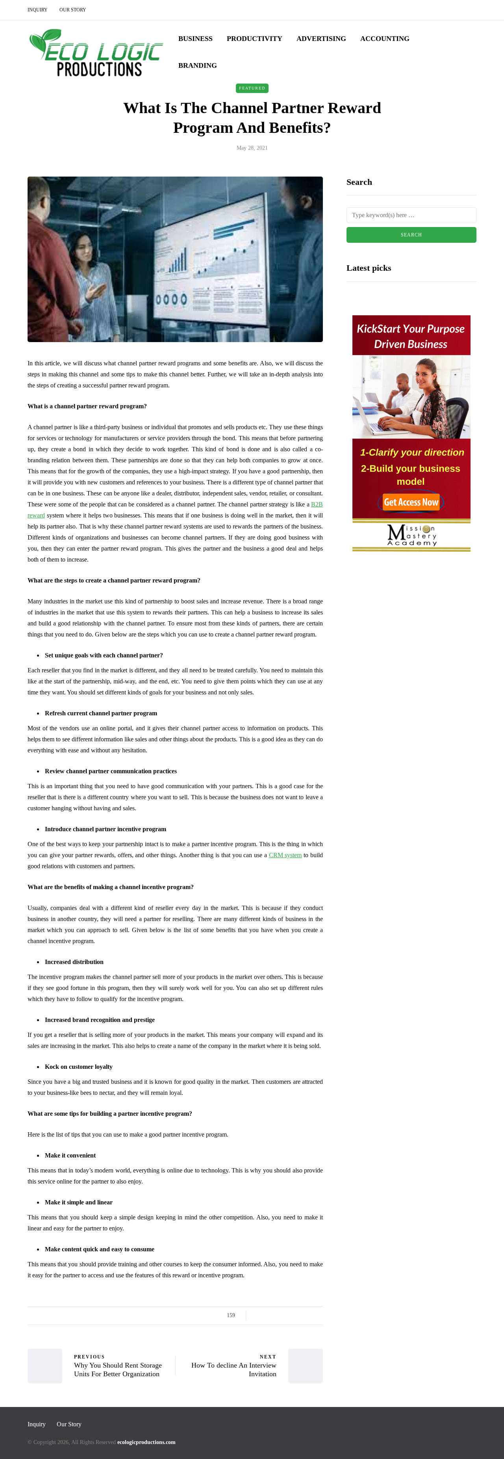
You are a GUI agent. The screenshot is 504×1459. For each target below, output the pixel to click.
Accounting (385, 39)
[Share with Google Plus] (279, 1315)
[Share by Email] (318, 1315)
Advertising (321, 39)
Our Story (72, 10)
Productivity (254, 39)
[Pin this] (298, 1315)
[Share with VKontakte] (308, 1315)
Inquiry (38, 10)
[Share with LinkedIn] (288, 1315)
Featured (252, 88)
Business (195, 39)
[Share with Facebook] (259, 1315)
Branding (197, 65)
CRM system (285, 855)
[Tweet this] (269, 1315)
